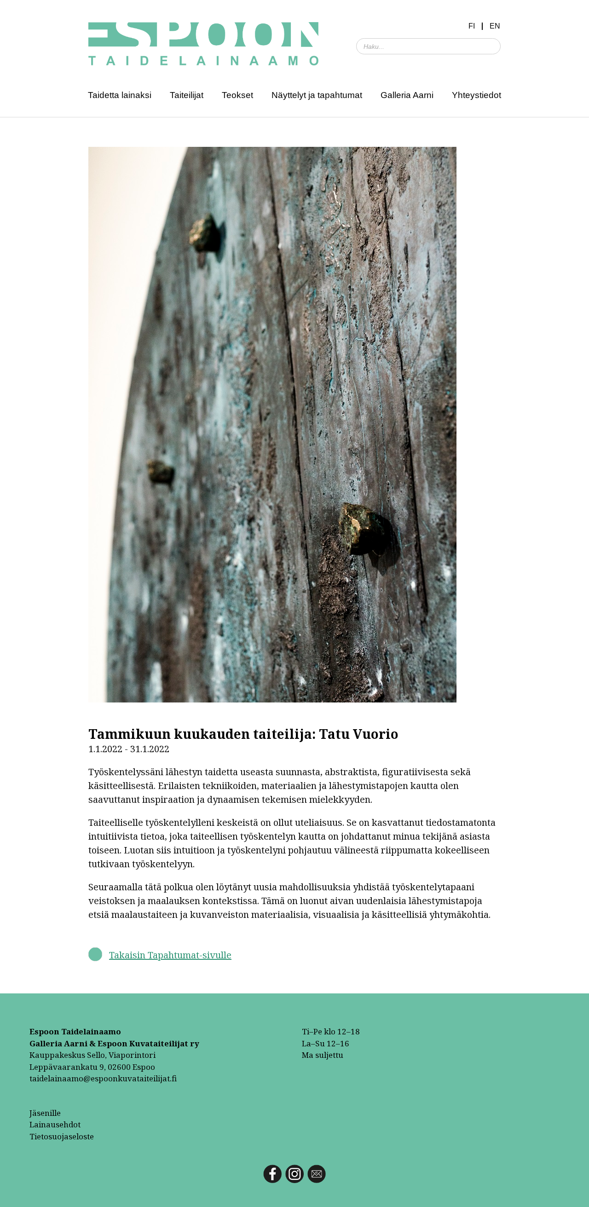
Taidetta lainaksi (119, 95)
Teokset (237, 95)
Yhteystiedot (476, 95)
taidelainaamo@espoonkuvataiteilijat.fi (103, 1078)
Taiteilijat (186, 95)
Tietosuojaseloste (61, 1136)
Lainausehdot (55, 1124)
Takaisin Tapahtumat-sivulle (170, 955)
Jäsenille (45, 1113)
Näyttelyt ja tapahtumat (316, 95)
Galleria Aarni (407, 95)
